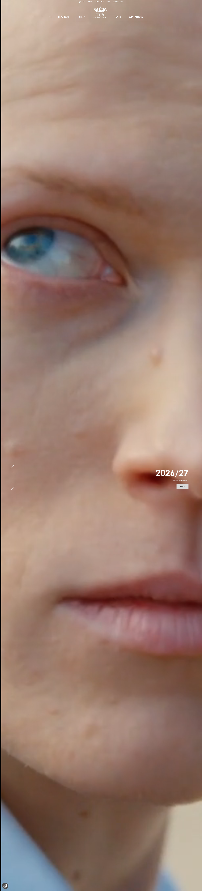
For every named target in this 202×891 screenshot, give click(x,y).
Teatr (118, 16)
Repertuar (63, 16)
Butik (90, 2)
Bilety (82, 16)
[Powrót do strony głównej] (100, 12)
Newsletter (99, 2)
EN (84, 2)
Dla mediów (118, 2)
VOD (108, 2)
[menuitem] (50, 16)
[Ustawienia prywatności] (5, 886)
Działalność (136, 16)
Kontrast (79, 1)
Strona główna (50, 16)
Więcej (183, 486)
